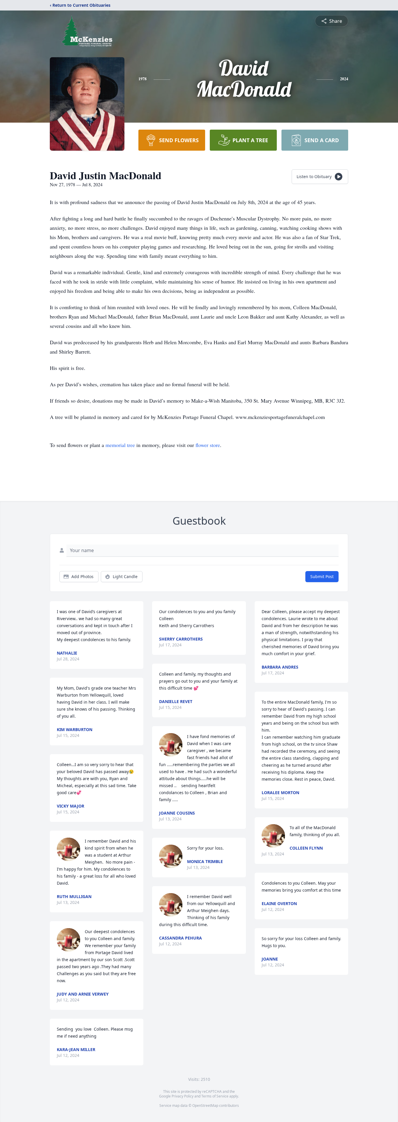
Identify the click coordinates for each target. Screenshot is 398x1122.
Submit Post (322, 576)
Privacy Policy (182, 1096)
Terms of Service (214, 1096)
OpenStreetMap (205, 1105)
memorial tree (120, 444)
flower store (208, 444)
